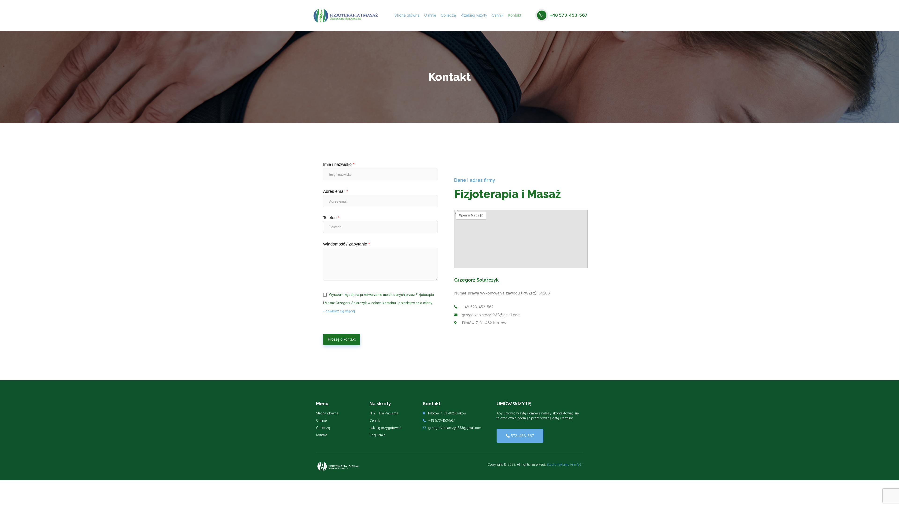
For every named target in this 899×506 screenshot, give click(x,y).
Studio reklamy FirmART (565, 464)
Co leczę (448, 15)
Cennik (497, 15)
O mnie (430, 15)
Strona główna (407, 15)
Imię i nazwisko (338, 164)
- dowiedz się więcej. (339, 311)
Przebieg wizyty (474, 15)
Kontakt (514, 15)
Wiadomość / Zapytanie (346, 244)
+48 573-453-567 (568, 15)
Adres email (335, 191)
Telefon (331, 218)
